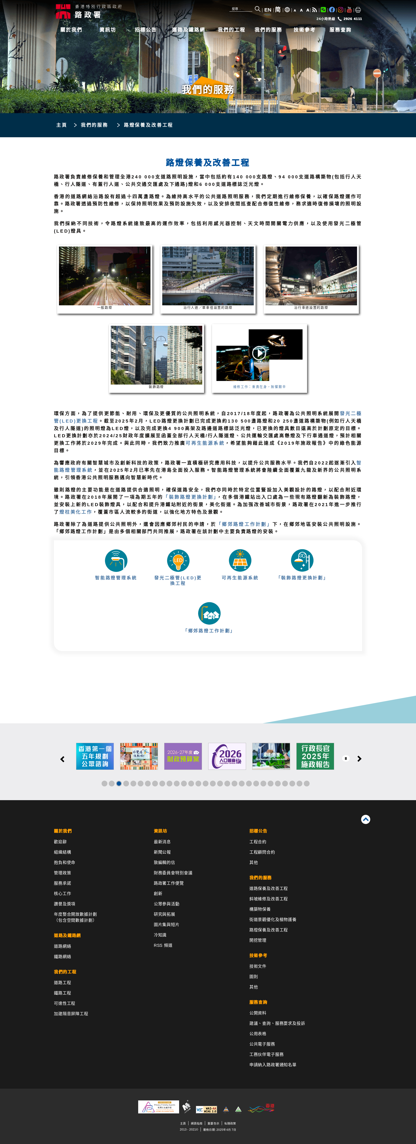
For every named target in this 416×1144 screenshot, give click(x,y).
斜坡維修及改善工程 (268, 899)
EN (267, 10)
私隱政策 (230, 1123)
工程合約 (257, 842)
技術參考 (305, 30)
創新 (158, 893)
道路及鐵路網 (188, 30)
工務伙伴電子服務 (266, 1054)
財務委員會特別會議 (173, 873)
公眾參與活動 (167, 904)
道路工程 (62, 983)
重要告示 (213, 1123)
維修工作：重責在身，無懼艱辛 (259, 387)
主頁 (61, 125)
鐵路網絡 (62, 956)
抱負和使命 (64, 862)
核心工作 (62, 893)
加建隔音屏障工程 (71, 1014)
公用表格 (257, 1034)
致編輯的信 (164, 862)
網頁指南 (196, 1123)
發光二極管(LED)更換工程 (178, 580)
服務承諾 (62, 883)
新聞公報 (162, 852)
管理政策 (62, 873)
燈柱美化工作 (75, 512)
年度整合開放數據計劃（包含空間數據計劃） (75, 917)
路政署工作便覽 (169, 883)
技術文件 (257, 966)
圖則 (253, 976)
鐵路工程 (62, 993)
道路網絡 (62, 946)
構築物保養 (260, 909)
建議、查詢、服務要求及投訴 (277, 1023)
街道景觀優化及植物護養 (273, 919)
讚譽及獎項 (64, 904)
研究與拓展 (164, 914)
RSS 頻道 (163, 945)
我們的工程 (232, 30)
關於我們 (71, 30)
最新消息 (162, 842)
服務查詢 (341, 30)
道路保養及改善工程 (268, 888)
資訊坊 (108, 30)
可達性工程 (64, 1003)
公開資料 (257, 1013)
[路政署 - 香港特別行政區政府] (126, 11)
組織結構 (62, 852)
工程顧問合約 (262, 852)
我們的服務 (268, 30)
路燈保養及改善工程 (268, 930)
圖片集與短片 (167, 924)
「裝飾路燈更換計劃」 (190, 497)
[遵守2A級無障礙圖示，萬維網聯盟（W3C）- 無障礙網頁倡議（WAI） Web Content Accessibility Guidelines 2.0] (207, 1112)
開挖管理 (257, 940)
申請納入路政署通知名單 (273, 1065)
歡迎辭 (60, 842)
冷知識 (160, 935)
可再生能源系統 (205, 443)
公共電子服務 (262, 1044)
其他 (253, 862)
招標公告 (146, 30)
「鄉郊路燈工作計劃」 (244, 524)
